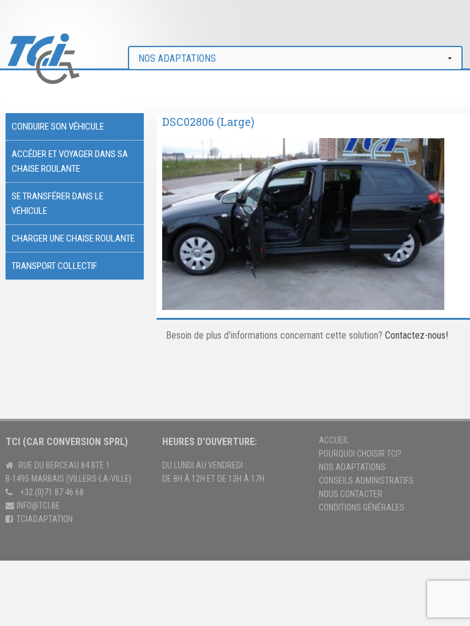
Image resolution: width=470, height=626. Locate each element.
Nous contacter (350, 494)
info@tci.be (38, 505)
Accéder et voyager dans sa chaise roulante (70, 161)
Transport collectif (54, 265)
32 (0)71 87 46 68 (54, 492)
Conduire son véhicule (58, 126)
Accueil (334, 440)
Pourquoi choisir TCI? (360, 453)
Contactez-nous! (416, 335)
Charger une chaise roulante (73, 238)
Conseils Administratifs (366, 480)
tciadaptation (45, 519)
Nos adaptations (352, 467)
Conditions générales (362, 507)
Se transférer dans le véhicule (57, 203)
